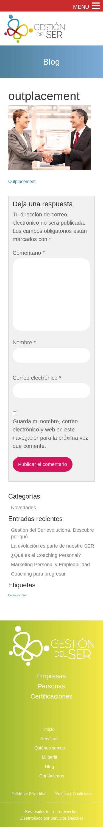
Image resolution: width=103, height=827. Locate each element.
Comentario (29, 253)
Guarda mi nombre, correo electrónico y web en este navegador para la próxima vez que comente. (50, 433)
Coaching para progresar (38, 574)
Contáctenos (51, 776)
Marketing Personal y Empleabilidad (50, 564)
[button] (95, 6)
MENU (81, 7)
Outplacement (21, 181)
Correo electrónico (37, 378)
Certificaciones (51, 696)
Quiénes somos (49, 748)
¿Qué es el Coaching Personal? (46, 555)
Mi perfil (49, 757)
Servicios (49, 738)
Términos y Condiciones (73, 794)
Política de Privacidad (29, 794)
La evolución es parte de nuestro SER (52, 546)
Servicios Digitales (67, 818)
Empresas (51, 676)
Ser (24, 595)
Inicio (49, 729)
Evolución (14, 595)
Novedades (23, 507)
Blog (49, 766)
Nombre (24, 342)
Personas (51, 686)
